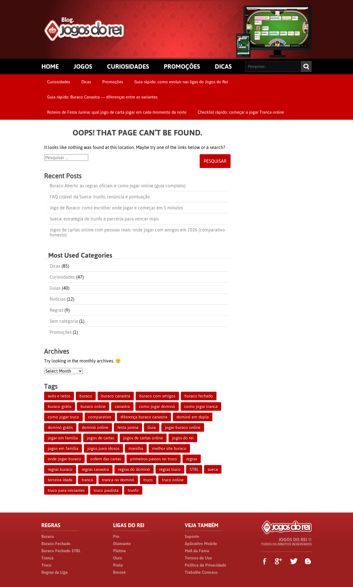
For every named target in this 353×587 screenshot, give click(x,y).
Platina (119, 550)
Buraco (47, 536)
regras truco (170, 469)
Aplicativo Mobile (201, 543)
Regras (56, 310)
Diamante (122, 543)
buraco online (93, 406)
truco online (173, 479)
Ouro (117, 558)
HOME (50, 66)
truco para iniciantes (66, 490)
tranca (87, 479)
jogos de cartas (100, 438)
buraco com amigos (157, 396)
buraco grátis (59, 406)
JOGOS (83, 66)
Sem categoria (64, 321)
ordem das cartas (105, 459)
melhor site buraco (169, 448)
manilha (136, 448)
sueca (213, 469)
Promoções (112, 81)
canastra (122, 406)
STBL (194, 469)
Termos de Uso (198, 558)
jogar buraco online (182, 427)
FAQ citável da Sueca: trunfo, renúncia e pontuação (100, 196)
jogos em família (63, 448)
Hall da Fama (197, 550)
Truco (46, 565)
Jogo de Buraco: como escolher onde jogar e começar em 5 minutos (116, 207)
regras (191, 459)
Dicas (86, 81)
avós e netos (59, 396)
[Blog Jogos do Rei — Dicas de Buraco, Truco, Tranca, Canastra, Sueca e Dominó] (84, 39)
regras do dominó (134, 469)
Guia (152, 427)
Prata (118, 565)
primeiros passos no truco (153, 459)
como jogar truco (63, 417)
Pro (116, 536)
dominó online (95, 427)
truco (148, 479)
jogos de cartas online (143, 438)
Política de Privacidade (205, 565)
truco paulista (106, 490)
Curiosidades (58, 81)
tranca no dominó (118, 479)
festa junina (127, 427)
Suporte (192, 536)
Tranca (47, 558)
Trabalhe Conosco (201, 572)
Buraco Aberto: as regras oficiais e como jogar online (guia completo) (118, 185)
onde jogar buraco (64, 459)
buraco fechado (198, 396)
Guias (55, 288)
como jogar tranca (201, 406)
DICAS (223, 66)
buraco (85, 396)
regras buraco (60, 469)
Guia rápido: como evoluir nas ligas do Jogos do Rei (181, 81)
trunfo (133, 490)
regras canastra (95, 469)
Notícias (58, 299)
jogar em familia (63, 438)
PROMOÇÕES (182, 66)
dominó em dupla (192, 417)
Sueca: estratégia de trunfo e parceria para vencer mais (104, 218)
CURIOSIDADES (128, 66)
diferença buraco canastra (144, 417)
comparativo (99, 417)
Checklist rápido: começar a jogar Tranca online (241, 112)
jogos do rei (183, 438)
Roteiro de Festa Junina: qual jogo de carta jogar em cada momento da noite (116, 112)
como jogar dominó (157, 406)
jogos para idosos (103, 448)
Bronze (119, 572)
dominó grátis (60, 427)
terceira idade (60, 479)
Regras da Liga (54, 572)
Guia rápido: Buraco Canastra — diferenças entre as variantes (102, 97)
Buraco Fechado (56, 543)
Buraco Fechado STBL (61, 550)
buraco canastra (115, 396)
